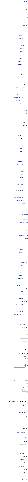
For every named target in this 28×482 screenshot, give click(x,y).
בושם (22, 74)
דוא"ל (26, 362)
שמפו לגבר (20, 64)
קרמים (21, 32)
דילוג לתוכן (26, 441)
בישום (24, 71)
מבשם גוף (21, 81)
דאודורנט (21, 35)
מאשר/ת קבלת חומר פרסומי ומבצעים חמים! (17, 387)
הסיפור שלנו (22, 107)
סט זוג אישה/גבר (19, 94)
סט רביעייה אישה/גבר (18, 100)
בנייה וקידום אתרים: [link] (24, 437)
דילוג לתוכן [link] (26, 1)
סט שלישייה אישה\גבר (18, 97)
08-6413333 (25, 215)
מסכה (21, 48)
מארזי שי (23, 84)
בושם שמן (21, 77)
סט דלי (21, 90)
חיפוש (26, 5)
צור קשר (23, 110)
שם (27, 358)
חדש (24, 25)
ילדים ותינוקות (20, 68)
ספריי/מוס (20, 61)
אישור (27, 383)
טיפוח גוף (23, 29)
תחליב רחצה (20, 38)
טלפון (27, 365)
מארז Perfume (19, 87)
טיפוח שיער (23, 45)
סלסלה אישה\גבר (19, 103)
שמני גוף (21, 42)
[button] (14, 118)
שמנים (21, 55)
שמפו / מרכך (20, 58)
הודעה (26, 380)
